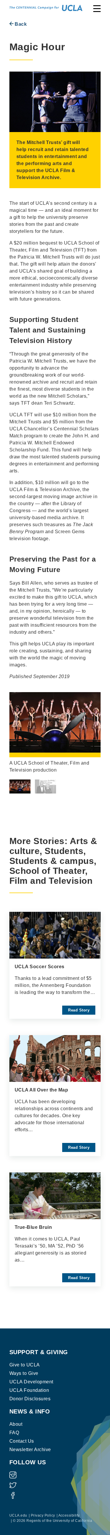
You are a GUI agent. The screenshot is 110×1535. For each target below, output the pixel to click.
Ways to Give (23, 1373)
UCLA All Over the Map (41, 1089)
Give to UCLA (24, 1364)
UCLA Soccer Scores (40, 966)
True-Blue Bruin (33, 1227)
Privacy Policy (43, 1515)
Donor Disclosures (29, 1398)
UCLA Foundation (29, 1390)
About (15, 1424)
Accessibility (69, 1515)
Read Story (78, 1010)
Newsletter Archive (30, 1449)
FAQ (14, 1432)
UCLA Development (31, 1381)
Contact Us (21, 1441)
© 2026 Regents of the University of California (52, 1521)
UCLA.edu (18, 1515)
